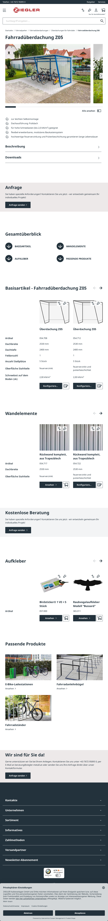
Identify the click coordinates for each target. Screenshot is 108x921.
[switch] (58, 875)
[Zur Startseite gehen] (27, 10)
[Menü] (4, 10)
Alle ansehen (89, 110)
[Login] (96, 10)
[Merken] (89, 10)
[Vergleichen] (83, 10)
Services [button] (101, 2)
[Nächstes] (101, 288)
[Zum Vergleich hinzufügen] (59, 303)
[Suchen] (102, 21)
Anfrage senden (17, 204)
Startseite (9, 30)
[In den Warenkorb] (66, 485)
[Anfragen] (66, 386)
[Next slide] (101, 76)
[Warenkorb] (102, 10)
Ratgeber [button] (91, 2)
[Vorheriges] (95, 288)
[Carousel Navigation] (98, 288)
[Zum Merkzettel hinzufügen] (64, 303)
